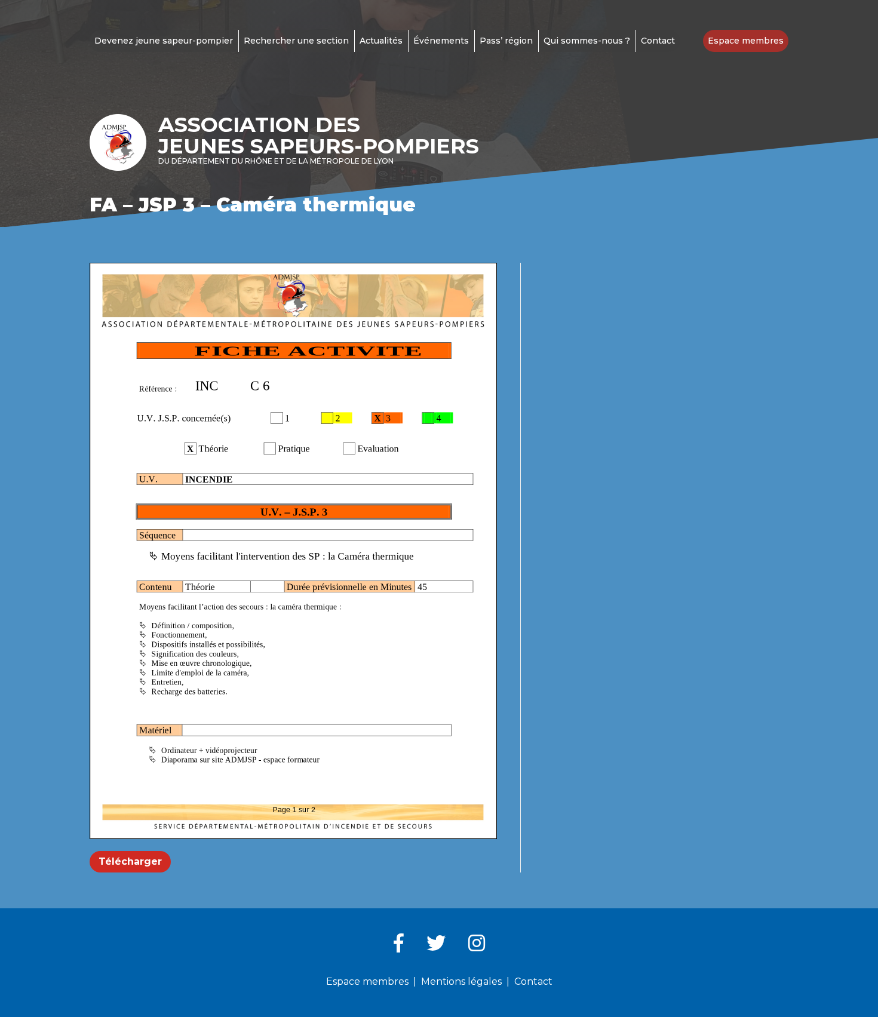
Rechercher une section (296, 40)
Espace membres (746, 40)
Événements (441, 40)
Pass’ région (506, 40)
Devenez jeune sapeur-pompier (163, 40)
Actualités (381, 40)
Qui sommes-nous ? (587, 40)
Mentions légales (461, 981)
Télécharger (130, 861)
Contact (658, 40)
